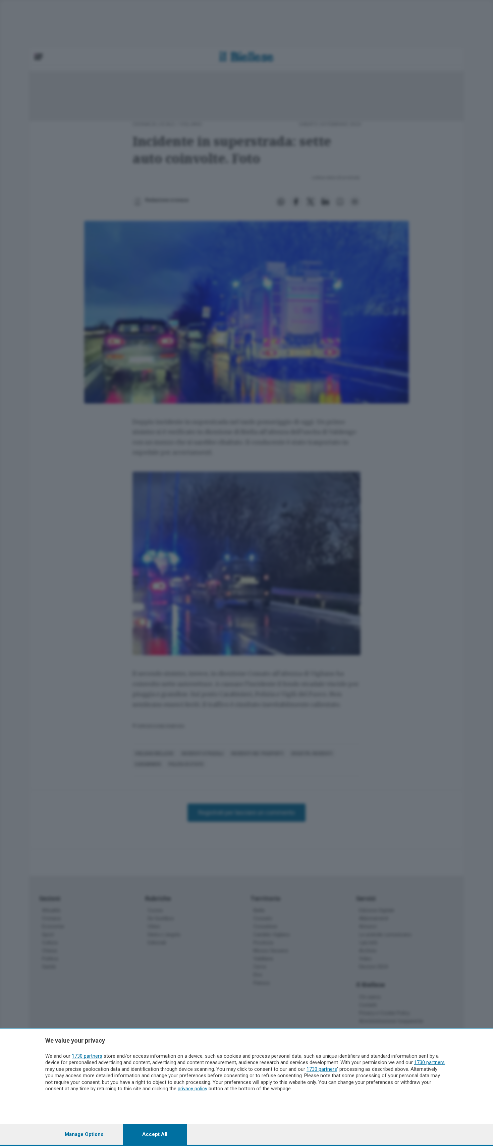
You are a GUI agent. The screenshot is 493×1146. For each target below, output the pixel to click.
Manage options (84, 1134)
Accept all (154, 1134)
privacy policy (192, 1089)
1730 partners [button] (87, 1056)
